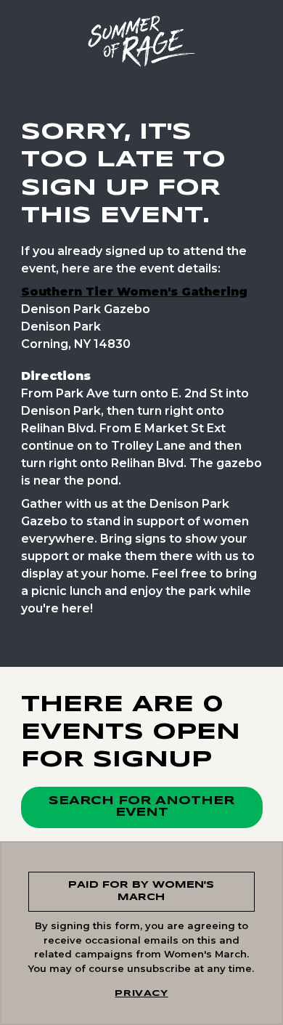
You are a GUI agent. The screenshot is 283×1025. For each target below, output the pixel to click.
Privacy (141, 993)
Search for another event (141, 806)
